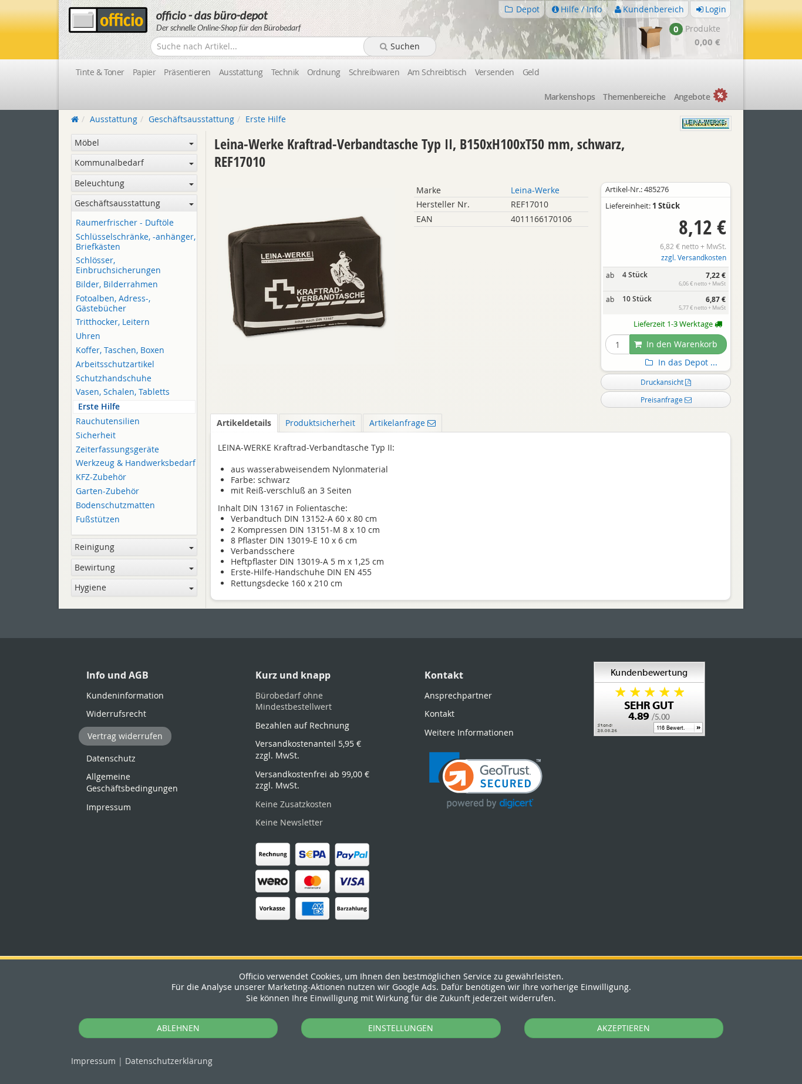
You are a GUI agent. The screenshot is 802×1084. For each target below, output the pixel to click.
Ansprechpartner (458, 695)
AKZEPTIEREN (623, 1027)
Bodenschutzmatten (115, 506)
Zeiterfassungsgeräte (117, 450)
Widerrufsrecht (116, 713)
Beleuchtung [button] (99, 183)
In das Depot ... (686, 362)
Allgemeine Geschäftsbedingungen (132, 782)
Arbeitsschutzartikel (115, 365)
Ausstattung (241, 72)
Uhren (88, 336)
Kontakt (439, 713)
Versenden (494, 72)
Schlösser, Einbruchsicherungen (118, 266)
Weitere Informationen (469, 732)
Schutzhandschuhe (113, 379)
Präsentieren (187, 72)
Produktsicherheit (320, 422)
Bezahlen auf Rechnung (302, 725)
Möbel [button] (87, 142)
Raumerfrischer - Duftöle (125, 223)
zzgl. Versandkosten (693, 257)
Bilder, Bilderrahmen (117, 285)
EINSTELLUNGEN (400, 1027)
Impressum (93, 1060)
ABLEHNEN (178, 1027)
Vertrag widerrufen (125, 735)
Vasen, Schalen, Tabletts (123, 392)
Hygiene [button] (90, 587)
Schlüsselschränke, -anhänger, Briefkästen (136, 242)
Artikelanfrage (398, 422)
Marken (569, 96)
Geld (531, 72)
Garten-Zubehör (107, 491)
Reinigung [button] (94, 546)
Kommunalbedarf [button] (109, 162)
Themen (634, 96)
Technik (285, 72)
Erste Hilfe (99, 407)
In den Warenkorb (680, 344)
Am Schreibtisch (437, 72)
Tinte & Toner (100, 72)
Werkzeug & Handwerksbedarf (136, 463)
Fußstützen (98, 520)
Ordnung (324, 72)
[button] (486, 780)
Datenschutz (169, 1060)
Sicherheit (96, 436)
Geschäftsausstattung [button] (117, 203)
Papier (144, 72)
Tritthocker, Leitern (113, 322)
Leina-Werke (535, 190)
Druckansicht (663, 382)
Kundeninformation (125, 695)
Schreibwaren (374, 72)
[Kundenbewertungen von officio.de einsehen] (649, 697)
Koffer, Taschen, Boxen (120, 350)
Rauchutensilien (108, 422)
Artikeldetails (244, 422)
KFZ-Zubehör (101, 477)
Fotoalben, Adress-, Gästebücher (113, 304)
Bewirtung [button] (95, 567)
